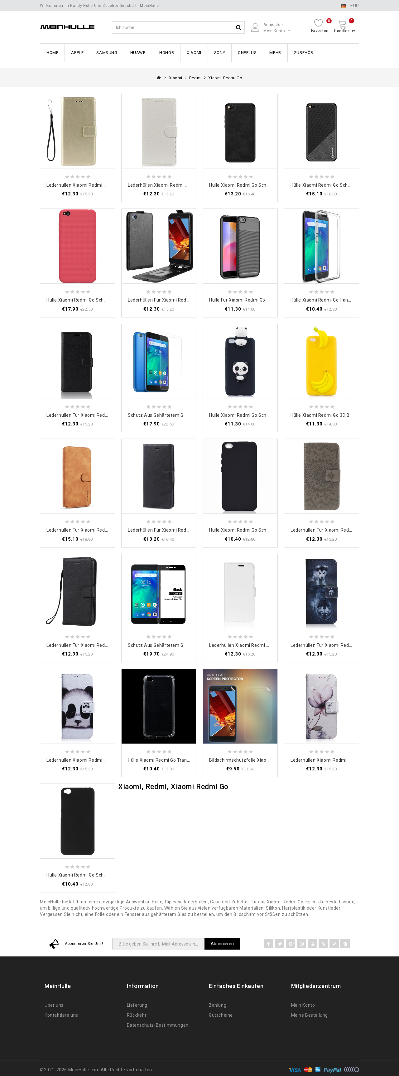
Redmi (195, 78)
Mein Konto (303, 1005)
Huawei (138, 52)
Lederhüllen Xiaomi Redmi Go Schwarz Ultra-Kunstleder (268, 645)
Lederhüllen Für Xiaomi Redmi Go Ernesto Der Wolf (344, 645)
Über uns (54, 1005)
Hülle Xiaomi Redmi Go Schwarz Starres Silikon (96, 874)
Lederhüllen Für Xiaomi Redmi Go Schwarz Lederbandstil (106, 645)
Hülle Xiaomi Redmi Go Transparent (166, 760)
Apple (77, 52)
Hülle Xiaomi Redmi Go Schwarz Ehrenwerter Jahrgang (268, 185)
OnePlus (247, 52)
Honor (166, 52)
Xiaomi (194, 52)
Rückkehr (137, 1015)
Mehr (275, 52)
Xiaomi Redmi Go (225, 78)
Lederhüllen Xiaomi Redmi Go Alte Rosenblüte (340, 760)
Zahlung (217, 1005)
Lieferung (137, 1005)
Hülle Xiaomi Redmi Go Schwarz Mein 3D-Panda (260, 415)
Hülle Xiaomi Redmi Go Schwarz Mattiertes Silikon (262, 530)
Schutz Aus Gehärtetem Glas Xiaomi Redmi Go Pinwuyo (187, 645)
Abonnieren (222, 943)
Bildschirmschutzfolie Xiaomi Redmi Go (251, 760)
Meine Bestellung (309, 1015)
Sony (219, 52)
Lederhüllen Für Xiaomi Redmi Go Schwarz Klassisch (102, 415)
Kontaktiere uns (61, 1015)
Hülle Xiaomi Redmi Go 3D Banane (327, 415)
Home (52, 52)
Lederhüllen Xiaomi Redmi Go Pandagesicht (93, 760)
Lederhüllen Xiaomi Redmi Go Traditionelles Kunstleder (186, 185)
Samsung (106, 52)
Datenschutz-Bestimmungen (158, 1025)
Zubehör (303, 52)
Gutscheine (221, 1015)
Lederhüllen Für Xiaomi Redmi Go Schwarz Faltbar (181, 299)
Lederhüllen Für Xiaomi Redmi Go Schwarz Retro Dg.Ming (107, 530)
